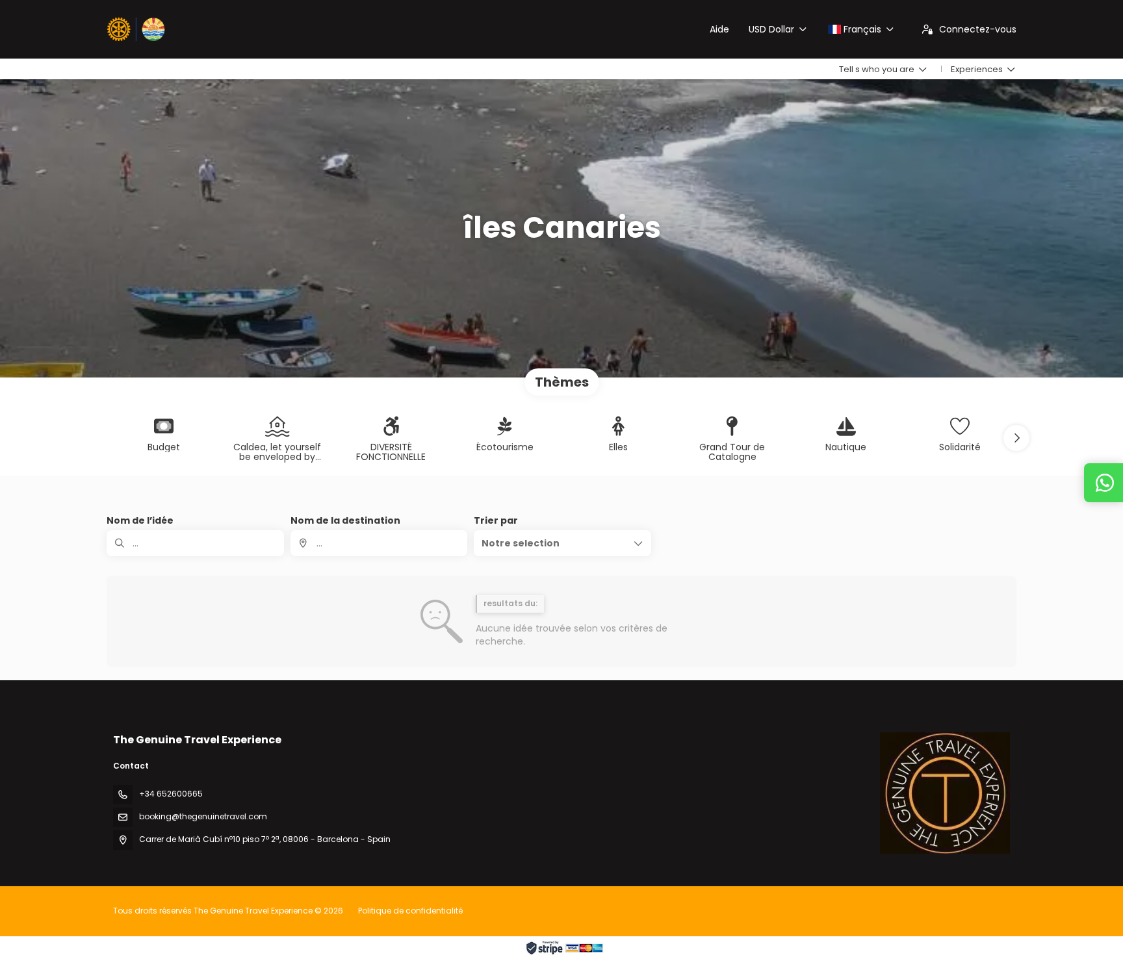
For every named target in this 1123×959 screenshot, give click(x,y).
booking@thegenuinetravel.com (203, 816)
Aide (719, 29)
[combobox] (379, 543)
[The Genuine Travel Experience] (945, 792)
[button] (1016, 438)
